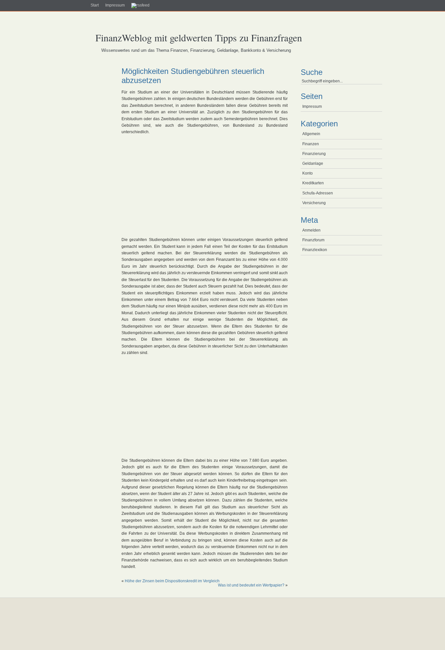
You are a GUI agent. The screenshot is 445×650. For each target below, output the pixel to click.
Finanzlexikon (314, 249)
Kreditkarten (313, 183)
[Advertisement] (86, 172)
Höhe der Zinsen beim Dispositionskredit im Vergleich (172, 581)
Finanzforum (313, 240)
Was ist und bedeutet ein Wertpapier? (251, 585)
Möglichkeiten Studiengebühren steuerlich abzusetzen (193, 76)
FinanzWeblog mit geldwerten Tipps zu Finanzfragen (198, 37)
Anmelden (311, 230)
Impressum (115, 5)
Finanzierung (314, 153)
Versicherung (314, 203)
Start (95, 5)
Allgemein (311, 134)
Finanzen (310, 144)
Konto (307, 173)
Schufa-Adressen (317, 193)
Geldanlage (312, 163)
